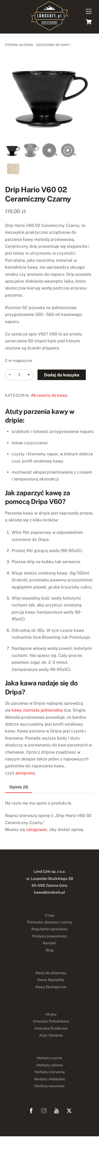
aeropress (25, 772)
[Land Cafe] (49, 28)
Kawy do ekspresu (51, 973)
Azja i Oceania (51, 1035)
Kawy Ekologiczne (51, 987)
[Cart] (88, 21)
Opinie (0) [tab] (18, 786)
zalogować (36, 829)
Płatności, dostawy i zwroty (49, 922)
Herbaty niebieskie (49, 1079)
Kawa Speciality (50, 980)
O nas (49, 915)
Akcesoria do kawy (53, 45)
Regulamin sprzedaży (49, 929)
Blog (50, 950)
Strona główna (19, 45)
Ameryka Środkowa (51, 1028)
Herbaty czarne (49, 1058)
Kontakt (49, 943)
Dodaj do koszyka (61, 374)
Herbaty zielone (49, 1065)
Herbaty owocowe (49, 1086)
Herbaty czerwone (49, 1072)
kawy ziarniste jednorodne (37, 710)
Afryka (50, 1014)
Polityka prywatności (49, 936)
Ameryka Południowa (51, 1021)
